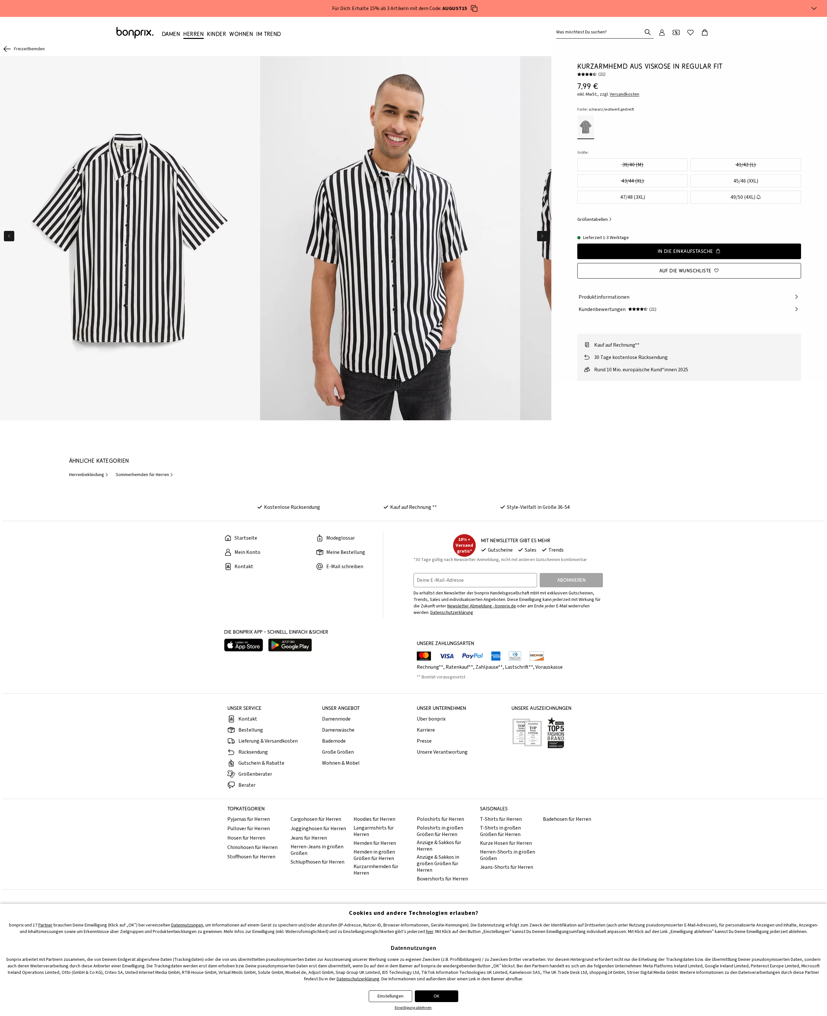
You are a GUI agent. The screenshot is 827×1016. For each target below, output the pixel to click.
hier (429, 931)
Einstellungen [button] (390, 996)
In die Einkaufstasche (685, 251)
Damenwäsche (338, 730)
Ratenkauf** (459, 667)
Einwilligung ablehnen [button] (413, 1007)
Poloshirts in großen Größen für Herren (440, 831)
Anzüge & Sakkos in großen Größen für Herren (438, 863)
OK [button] (436, 996)
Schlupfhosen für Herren (317, 862)
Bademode (334, 741)
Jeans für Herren (309, 838)
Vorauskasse (549, 667)
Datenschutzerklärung (451, 612)
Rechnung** (430, 667)
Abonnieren (571, 580)
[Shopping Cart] (705, 32)
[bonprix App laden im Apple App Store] (243, 645)
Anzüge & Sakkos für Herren (439, 845)
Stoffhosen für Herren (251, 856)
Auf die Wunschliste (685, 270)
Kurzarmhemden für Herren (376, 869)
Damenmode (336, 719)
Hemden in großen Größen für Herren (374, 855)
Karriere (426, 730)
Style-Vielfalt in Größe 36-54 (538, 507)
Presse (424, 741)
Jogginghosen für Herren (318, 828)
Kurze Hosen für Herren (506, 843)
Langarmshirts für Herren (374, 831)
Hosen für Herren (246, 838)
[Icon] (474, 8)
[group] (130, 238)
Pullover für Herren (248, 828)
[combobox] (600, 32)
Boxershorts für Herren (442, 878)
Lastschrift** (519, 667)
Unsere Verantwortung (442, 752)
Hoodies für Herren (374, 819)
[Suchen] (647, 32)
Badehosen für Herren (567, 819)
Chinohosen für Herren (252, 847)
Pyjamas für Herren (248, 819)
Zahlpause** (489, 667)
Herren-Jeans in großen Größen (317, 849)
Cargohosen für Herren (316, 819)
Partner (45, 925)
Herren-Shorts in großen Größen (507, 855)
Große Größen (338, 752)
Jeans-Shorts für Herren (506, 867)
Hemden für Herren (375, 843)
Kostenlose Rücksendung (292, 507)
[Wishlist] (690, 32)
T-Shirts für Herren (501, 819)
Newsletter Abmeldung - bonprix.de (481, 606)
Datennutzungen (187, 925)
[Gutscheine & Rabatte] (676, 32)
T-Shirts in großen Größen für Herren (500, 831)
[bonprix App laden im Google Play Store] (290, 645)
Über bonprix (431, 719)
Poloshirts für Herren (440, 819)
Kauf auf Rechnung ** (413, 507)
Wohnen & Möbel (341, 763)
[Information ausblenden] (814, 8)
